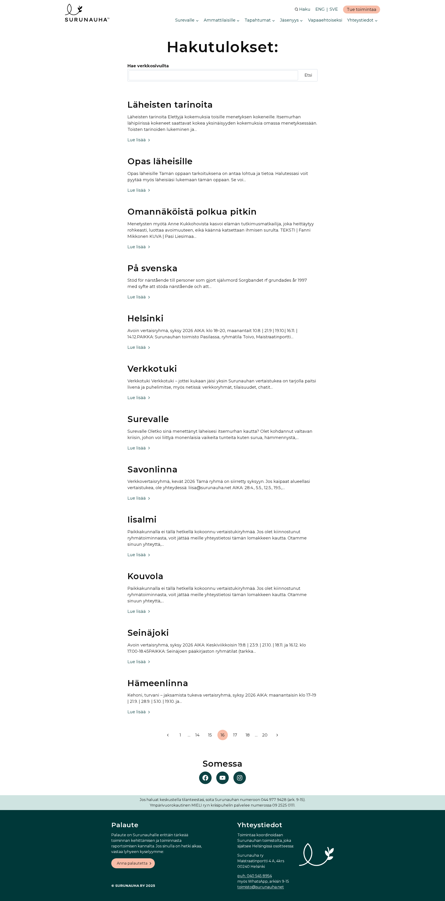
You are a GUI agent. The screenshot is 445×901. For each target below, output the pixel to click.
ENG (320, 9)
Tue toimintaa (361, 9)
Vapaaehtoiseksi (325, 20)
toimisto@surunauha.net (260, 887)
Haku (304, 9)
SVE (334, 9)
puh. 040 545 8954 (254, 876)
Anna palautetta (132, 863)
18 (248, 735)
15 (210, 735)
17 (235, 735)
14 (197, 735)
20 (264, 735)
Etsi (308, 75)
